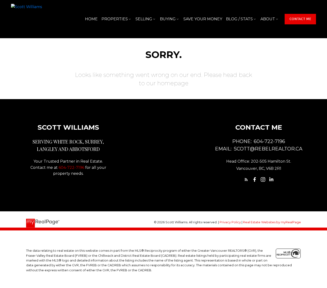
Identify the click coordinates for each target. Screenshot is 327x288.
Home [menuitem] (91, 19)
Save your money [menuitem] (202, 19)
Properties (114, 19)
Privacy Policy (230, 222)
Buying (168, 19)
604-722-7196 (71, 167)
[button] (300, 19)
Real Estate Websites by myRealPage (272, 222)
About (267, 19)
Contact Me (300, 19)
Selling (143, 19)
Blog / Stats (239, 19)
